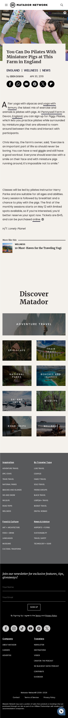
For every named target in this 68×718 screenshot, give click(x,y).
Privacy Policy (54, 381)
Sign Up (56, 373)
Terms (38, 381)
